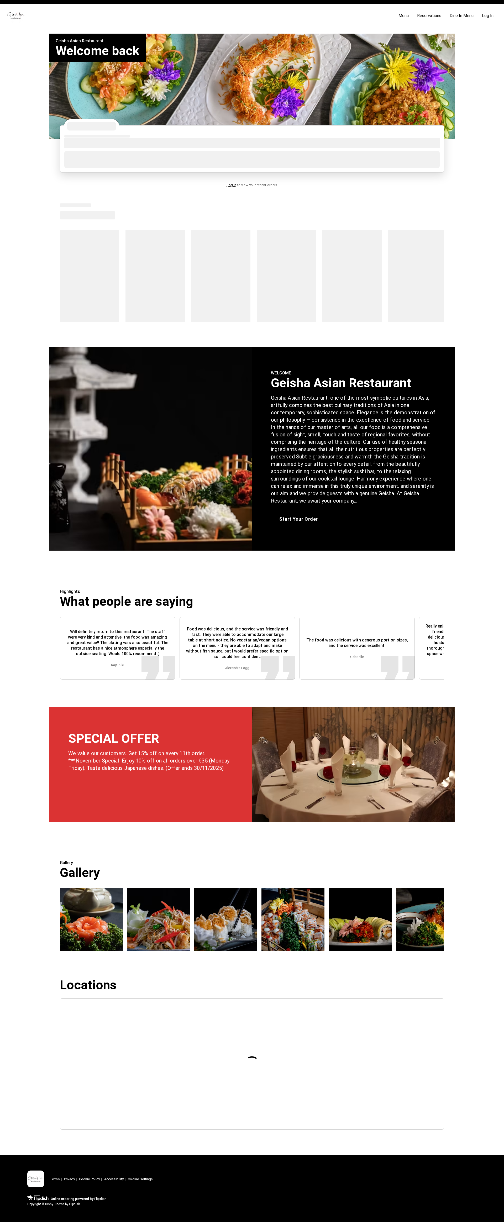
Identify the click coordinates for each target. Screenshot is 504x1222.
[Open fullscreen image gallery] (91, 919)
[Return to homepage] (35, 1179)
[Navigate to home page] (200, 16)
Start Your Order (298, 519)
